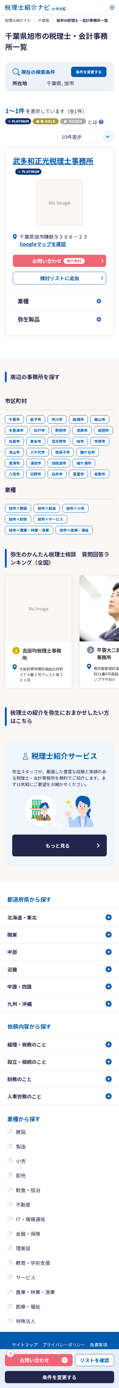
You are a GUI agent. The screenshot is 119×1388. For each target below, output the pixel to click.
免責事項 (98, 1345)
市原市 (99, 441)
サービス (25, 1277)
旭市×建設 (18, 508)
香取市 (99, 473)
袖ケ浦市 (84, 462)
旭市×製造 (47, 508)
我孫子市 (62, 452)
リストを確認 (94, 1360)
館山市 (99, 419)
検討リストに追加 (59, 278)
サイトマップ (25, 1345)
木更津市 (16, 430)
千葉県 (43, 20)
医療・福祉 (28, 1306)
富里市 (78, 473)
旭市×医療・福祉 (74, 530)
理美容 (23, 1248)
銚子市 (35, 419)
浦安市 (35, 462)
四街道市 (59, 462)
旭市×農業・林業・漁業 (29, 530)
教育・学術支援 (33, 1262)
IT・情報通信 (30, 1219)
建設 (21, 1131)
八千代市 (37, 452)
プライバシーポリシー (63, 1345)
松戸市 (39, 430)
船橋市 (78, 419)
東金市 (35, 441)
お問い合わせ (29, 1359)
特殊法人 (25, 1321)
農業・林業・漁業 (35, 1292)
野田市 (60, 430)
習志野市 (59, 441)
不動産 (23, 1204)
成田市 (103, 430)
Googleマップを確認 (43, 243)
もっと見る (57, 845)
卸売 (21, 1175)
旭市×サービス (50, 519)
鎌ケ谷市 (87, 452)
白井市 (57, 473)
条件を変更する (89, 71)
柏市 (80, 441)
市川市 (57, 419)
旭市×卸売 (18, 519)
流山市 (14, 452)
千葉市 (14, 419)
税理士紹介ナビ (18, 20)
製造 (21, 1146)
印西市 (35, 473)
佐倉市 (14, 441)
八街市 (14, 473)
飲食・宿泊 (28, 1190)
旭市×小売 (75, 508)
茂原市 (82, 430)
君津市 (14, 462)
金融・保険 (28, 1233)
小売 (21, 1161)
